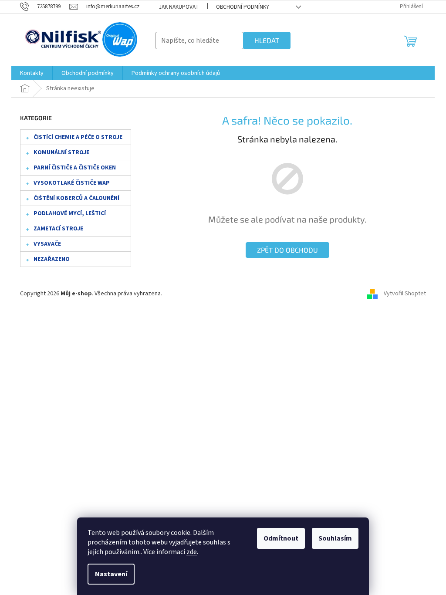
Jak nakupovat (179, 7)
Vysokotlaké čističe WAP (72, 183)
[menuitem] (31, 73)
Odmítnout (281, 538)
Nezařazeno (52, 259)
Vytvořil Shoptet (405, 293)
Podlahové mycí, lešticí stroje (70, 215)
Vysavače (47, 244)
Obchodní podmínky (242, 7)
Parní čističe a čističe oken (75, 167)
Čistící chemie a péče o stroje (78, 137)
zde (191, 552)
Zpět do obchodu (287, 250)
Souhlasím (335, 538)
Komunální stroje (61, 152)
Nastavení (111, 574)
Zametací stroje (58, 228)
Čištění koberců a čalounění (76, 198)
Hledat (266, 40)
